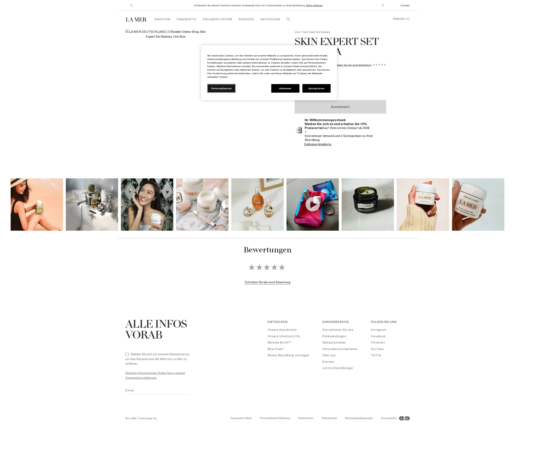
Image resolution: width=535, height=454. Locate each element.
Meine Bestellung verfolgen (288, 355)
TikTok (376, 355)
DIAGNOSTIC (186, 19)
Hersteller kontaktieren (340, 349)
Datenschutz (305, 418)
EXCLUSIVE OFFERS (217, 19)
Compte (405, 5)
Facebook (378, 336)
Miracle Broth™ (279, 342)
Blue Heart (276, 349)
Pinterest (378, 342)
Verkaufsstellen (334, 342)
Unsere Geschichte (282, 329)
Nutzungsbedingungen (359, 418)
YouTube (377, 349)
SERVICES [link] (246, 19)
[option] (165, 79)
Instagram (379, 329)
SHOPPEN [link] (162, 19)
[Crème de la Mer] (138, 19)
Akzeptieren (316, 88)
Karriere (328, 361)
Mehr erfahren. (314, 5)
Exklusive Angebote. (318, 144)
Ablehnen (285, 88)
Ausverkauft (340, 106)
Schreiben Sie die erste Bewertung (351, 65)
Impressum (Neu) (241, 418)
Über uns (329, 355)
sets (297, 32)
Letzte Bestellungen (337, 368)
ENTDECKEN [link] (270, 19)
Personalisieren (221, 88)
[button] (131, 5)
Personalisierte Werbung (275, 418)
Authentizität (329, 418)
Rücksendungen (334, 336)
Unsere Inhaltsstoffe (284, 336)
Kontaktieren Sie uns (338, 329)
